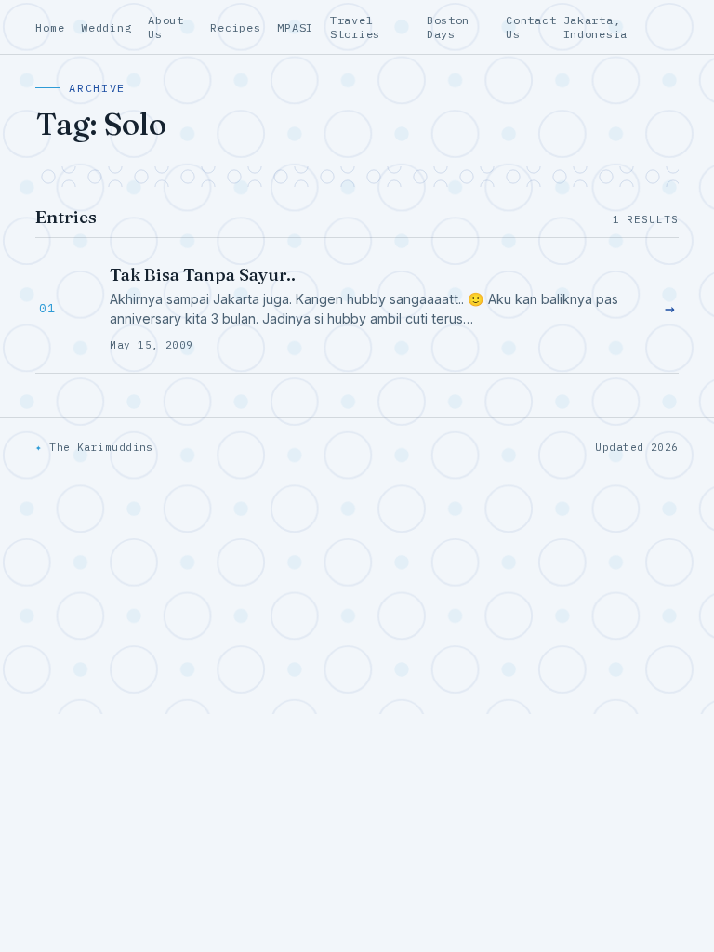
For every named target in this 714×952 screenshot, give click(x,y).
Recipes (235, 27)
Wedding (106, 27)
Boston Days (448, 27)
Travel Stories (355, 27)
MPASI (295, 27)
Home (49, 27)
